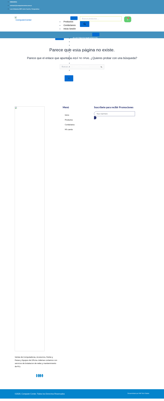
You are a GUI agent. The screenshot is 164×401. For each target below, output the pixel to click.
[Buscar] (84, 24)
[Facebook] (37, 375)
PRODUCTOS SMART (84, 56)
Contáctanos (70, 25)
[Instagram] (40, 375)
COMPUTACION (81, 48)
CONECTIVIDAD (81, 66)
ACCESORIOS (80, 41)
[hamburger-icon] (74, 18)
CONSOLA (78, 52)
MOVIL (76, 70)
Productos (68, 21)
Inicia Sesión (70, 29)
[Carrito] (127, 19)
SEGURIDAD (79, 63)
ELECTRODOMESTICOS (85, 38)
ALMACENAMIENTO (83, 45)
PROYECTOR (80, 59)
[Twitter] (39, 375)
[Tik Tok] (42, 375)
